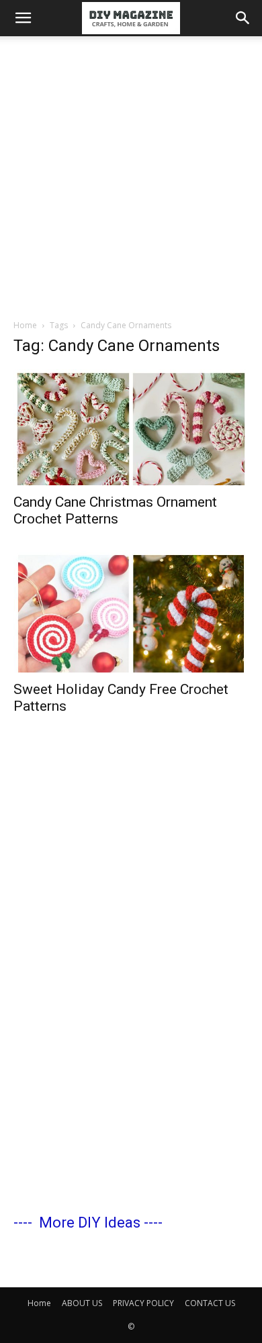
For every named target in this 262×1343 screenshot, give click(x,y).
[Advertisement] (131, 174)
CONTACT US (210, 1303)
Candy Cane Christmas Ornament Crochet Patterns (115, 510)
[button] (22, 18)
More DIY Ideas (89, 1222)
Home (25, 325)
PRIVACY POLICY (143, 1303)
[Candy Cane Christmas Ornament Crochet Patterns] (131, 427)
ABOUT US (82, 1303)
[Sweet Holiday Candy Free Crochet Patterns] (131, 611)
